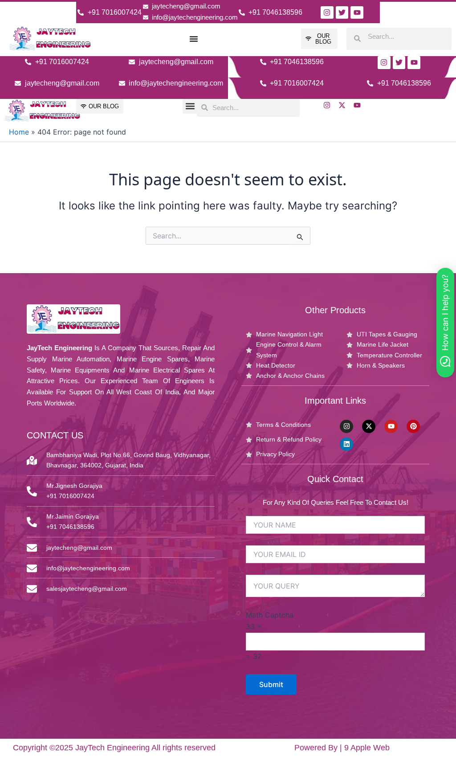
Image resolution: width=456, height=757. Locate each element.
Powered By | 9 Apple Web (342, 747)
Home (19, 131)
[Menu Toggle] (193, 38)
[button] (190, 106)
